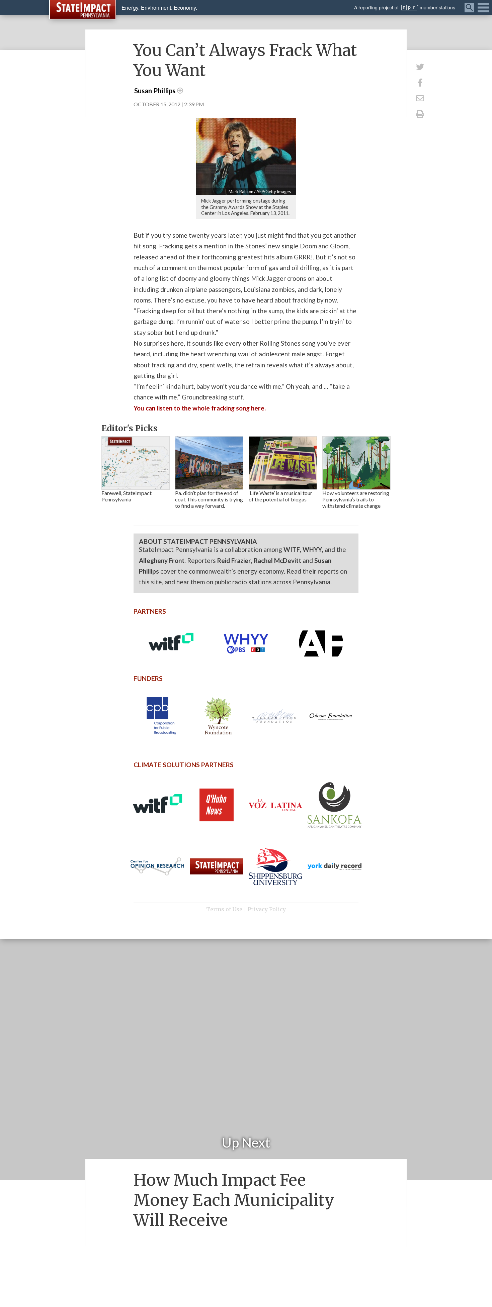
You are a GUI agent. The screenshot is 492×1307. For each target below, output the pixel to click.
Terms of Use (224, 909)
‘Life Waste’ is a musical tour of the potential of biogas (280, 496)
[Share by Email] (420, 98)
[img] (135, 463)
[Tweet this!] (420, 67)
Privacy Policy (267, 909)
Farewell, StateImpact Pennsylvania (126, 496)
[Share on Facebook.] (420, 82)
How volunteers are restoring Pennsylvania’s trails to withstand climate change (355, 499)
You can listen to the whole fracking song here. (200, 408)
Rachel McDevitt (277, 560)
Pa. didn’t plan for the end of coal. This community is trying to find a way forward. (209, 499)
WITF (291, 549)
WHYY (312, 549)
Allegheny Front (161, 560)
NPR (409, 7)
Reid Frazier (234, 560)
